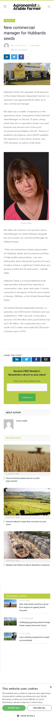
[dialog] (27, 702)
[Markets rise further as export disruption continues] (27, 546)
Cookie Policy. (36, 702)
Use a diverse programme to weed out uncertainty (34, 638)
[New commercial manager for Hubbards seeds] (27, 74)
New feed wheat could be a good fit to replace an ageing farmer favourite (33, 607)
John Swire (20, 45)
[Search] (49, 6)
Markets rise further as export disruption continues (28, 565)
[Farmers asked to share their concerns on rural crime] (27, 503)
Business (9, 20)
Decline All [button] (39, 708)
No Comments (21, 49)
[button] (27, 716)
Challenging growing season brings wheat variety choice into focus (34, 624)
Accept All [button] (14, 708)
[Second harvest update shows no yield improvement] (27, 460)
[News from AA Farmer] (27, 6)
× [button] (51, 687)
